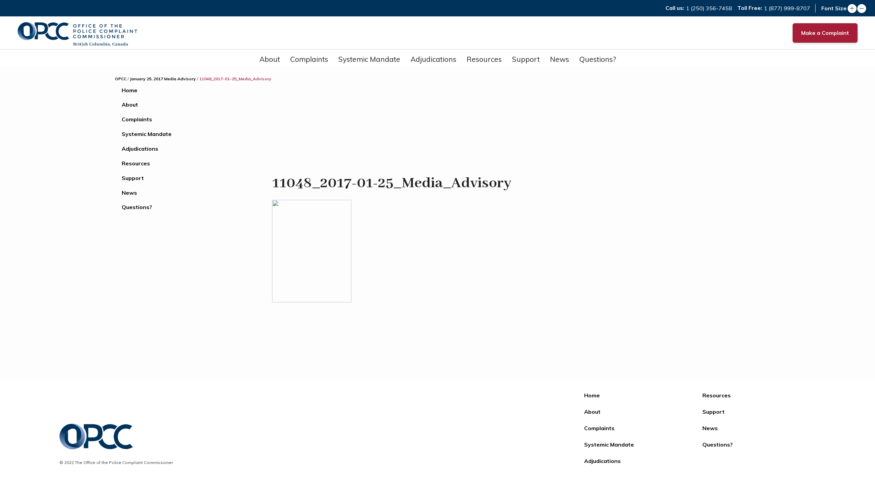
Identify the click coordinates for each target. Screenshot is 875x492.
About (269, 59)
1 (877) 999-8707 (787, 8)
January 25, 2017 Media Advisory (163, 78)
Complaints (309, 59)
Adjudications (433, 59)
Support (526, 59)
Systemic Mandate (369, 59)
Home (129, 90)
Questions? (597, 59)
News (559, 59)
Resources (484, 59)
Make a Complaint (825, 32)
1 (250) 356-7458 (709, 8)
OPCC (120, 78)
